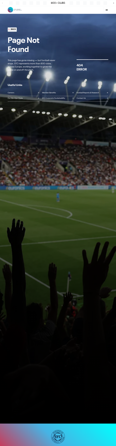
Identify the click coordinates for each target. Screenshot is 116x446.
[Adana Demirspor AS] (105, 3)
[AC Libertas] (45, 3)
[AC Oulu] (78, 3)
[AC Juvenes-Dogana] (38, 3)
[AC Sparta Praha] (85, 3)
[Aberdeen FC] (24, 3)
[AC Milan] (71, 3)
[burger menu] (107, 10)
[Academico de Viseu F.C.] (91, 3)
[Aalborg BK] (11, 3)
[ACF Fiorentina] (98, 3)
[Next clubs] (113, 3)
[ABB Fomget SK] (17, 3)
